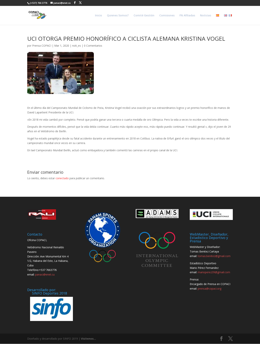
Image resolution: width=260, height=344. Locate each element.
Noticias (205, 15)
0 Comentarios (93, 45)
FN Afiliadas (187, 15)
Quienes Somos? (118, 15)
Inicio (98, 15)
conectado (62, 178)
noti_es (76, 45)
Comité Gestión (144, 15)
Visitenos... (88, 338)
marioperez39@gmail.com (214, 272)
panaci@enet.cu (45, 274)
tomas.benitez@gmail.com (214, 256)
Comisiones (167, 15)
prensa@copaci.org (209, 288)
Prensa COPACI (41, 45)
